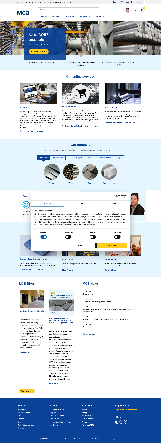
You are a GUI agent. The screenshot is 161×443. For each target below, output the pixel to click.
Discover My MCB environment (33, 131)
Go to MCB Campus (112, 270)
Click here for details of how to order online (80, 126)
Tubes (71, 183)
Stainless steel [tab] (57, 158)
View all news (88, 334)
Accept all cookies (112, 246)
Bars (90, 183)
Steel (20, 416)
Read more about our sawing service (120, 122)
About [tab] (113, 203)
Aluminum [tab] (43, 158)
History (84, 413)
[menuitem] (115, 2)
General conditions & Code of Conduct (83, 439)
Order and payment (57, 416)
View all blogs (27, 391)
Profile (84, 410)
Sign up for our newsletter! (126, 410)
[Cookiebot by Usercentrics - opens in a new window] (117, 196)
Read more (24, 352)
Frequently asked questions (60, 422)
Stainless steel (24, 413)
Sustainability (85, 16)
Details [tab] (80, 203)
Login (115, 2)
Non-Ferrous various (26, 425)
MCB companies (88, 419)
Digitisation (69, 16)
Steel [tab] (70, 158)
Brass (20, 422)
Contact (84, 422)
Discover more (40, 51)
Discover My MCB (57, 410)
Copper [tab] (79, 158)
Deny (80, 246)
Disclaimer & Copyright (110, 439)
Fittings (21, 428)
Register (53, 413)
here (93, 224)
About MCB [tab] (87, 405)
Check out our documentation (32, 269)
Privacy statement (59, 439)
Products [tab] (22, 405)
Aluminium (22, 410)
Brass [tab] (88, 158)
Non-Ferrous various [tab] (103, 158)
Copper (21, 419)
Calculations (54, 419)
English (139, 2)
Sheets (52, 183)
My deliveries (55, 425)
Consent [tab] (47, 203)
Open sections (109, 183)
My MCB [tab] (53, 405)
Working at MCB (126, 2)
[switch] (68, 237)
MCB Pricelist (67, 270)
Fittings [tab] (118, 158)
